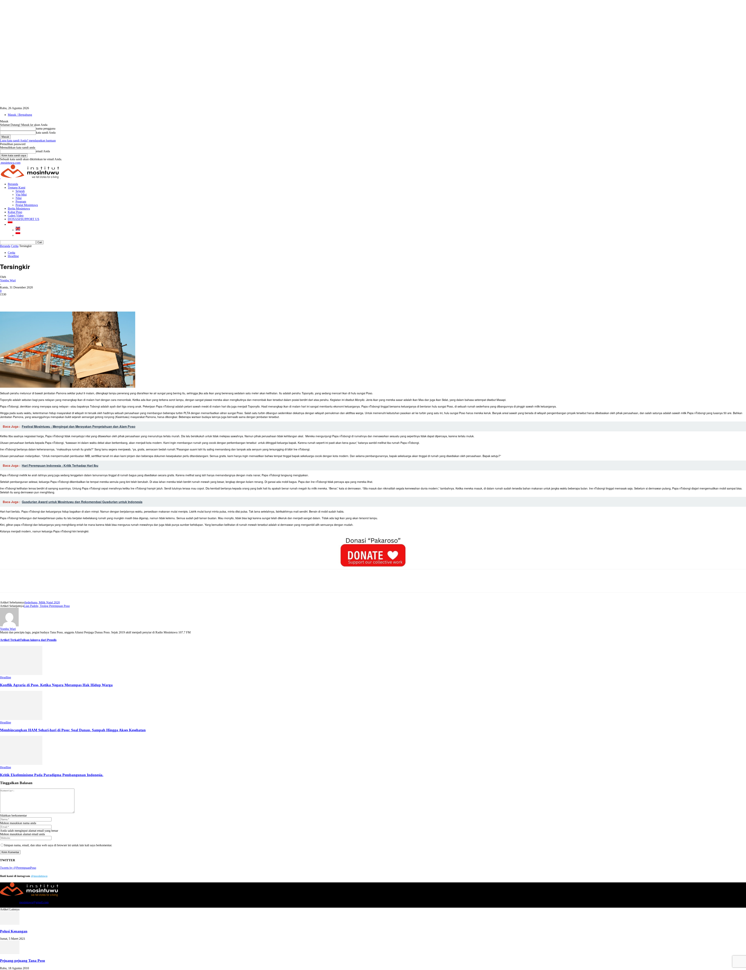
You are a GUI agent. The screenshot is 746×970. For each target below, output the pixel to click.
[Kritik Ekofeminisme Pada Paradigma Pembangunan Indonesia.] (21, 763)
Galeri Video (16, 215)
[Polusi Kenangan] (9, 923)
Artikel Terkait (10, 640)
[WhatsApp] (48, 300)
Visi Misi (21, 194)
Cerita (14, 246)
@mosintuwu (39, 876)
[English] (18, 230)
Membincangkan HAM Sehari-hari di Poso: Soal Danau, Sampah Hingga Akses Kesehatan (73, 730)
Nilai (19, 198)
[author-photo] (9, 625)
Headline (13, 256)
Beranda (13, 184)
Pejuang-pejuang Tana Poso (22, 961)
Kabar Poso (15, 212)
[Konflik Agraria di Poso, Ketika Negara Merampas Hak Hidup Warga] (21, 674)
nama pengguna (45, 128)
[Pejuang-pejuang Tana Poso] (9, 953)
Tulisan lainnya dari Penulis (38, 640)
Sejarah (20, 191)
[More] (62, 300)
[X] (20, 300)
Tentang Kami (16, 187)
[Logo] (0, 177)
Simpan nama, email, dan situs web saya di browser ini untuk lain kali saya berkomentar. (58, 845)
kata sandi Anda (46, 132)
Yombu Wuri (8, 280)
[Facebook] (6, 300)
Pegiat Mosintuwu (27, 205)
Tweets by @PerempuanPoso (18, 867)
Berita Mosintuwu (19, 208)
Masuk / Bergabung (20, 114)
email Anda (43, 151)
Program (21, 201)
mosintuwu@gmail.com (34, 902)
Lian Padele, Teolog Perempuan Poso (47, 606)
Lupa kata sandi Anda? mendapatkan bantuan (28, 140)
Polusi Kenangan (13, 931)
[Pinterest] (34, 300)
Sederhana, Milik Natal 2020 (42, 602)
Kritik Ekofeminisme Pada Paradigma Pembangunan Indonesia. (51, 775)
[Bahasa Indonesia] (10, 224)
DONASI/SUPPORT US (23, 219)
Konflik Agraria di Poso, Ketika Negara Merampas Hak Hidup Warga (56, 685)
